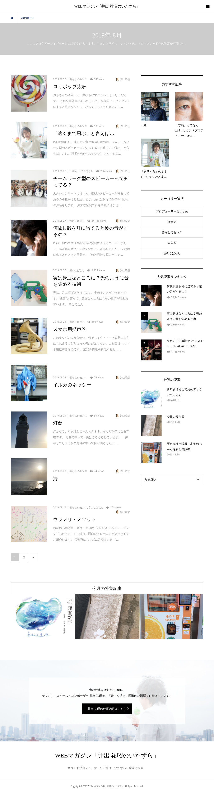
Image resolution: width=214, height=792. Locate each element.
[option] (43, 616)
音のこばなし (172, 253)
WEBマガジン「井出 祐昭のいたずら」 (107, 6)
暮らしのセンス (172, 232)
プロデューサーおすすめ (172, 211)
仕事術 (172, 222)
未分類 (172, 243)
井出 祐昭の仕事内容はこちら (107, 709)
